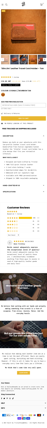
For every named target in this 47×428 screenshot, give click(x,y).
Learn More (23, 373)
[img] (19, 241)
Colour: (16, 90)
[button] (6, 77)
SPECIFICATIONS (9, 192)
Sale (3, 10)
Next (44, 31)
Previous (2, 31)
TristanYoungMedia (20, 423)
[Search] (6, 4)
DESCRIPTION (8, 136)
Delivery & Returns (11, 113)
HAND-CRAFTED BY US (11, 185)
